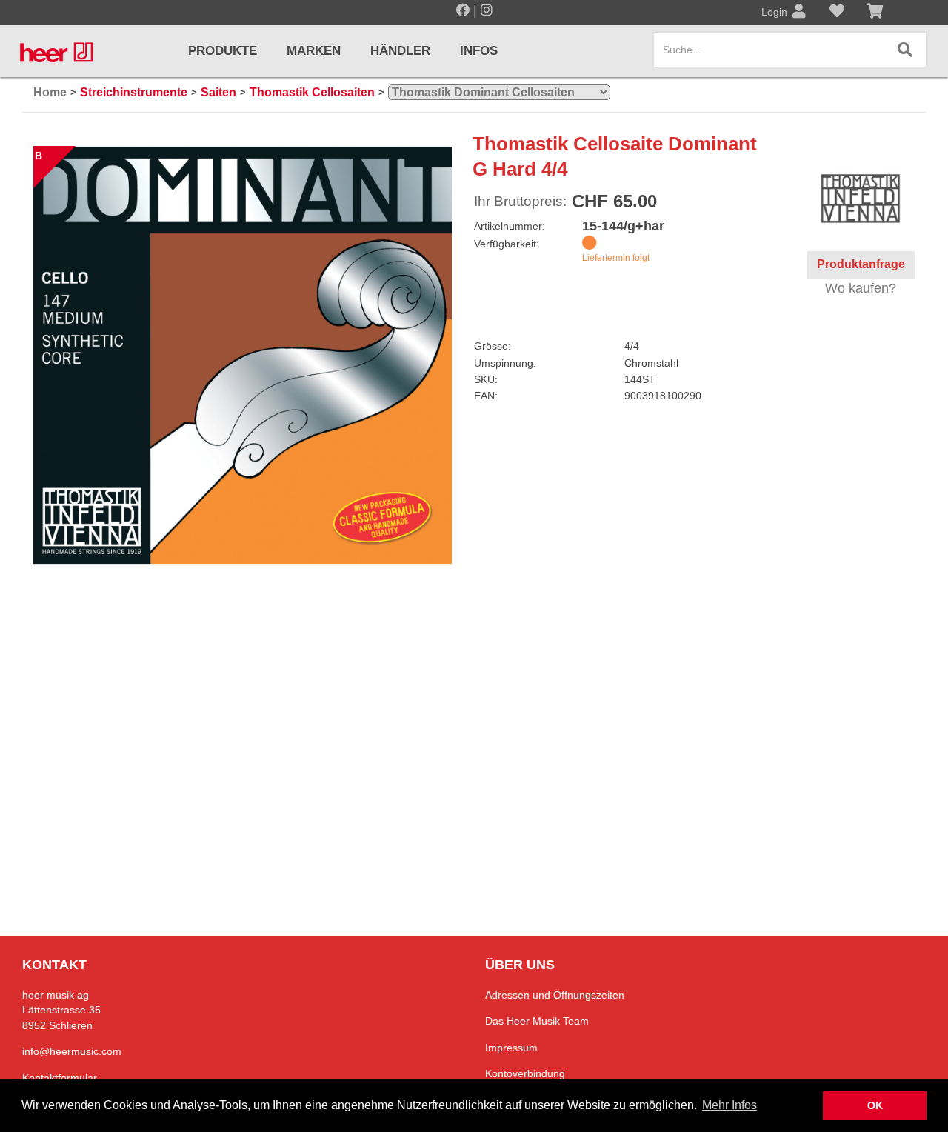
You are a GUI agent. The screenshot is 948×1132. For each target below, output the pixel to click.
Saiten (218, 92)
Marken (314, 51)
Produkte (222, 51)
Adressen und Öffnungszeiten (554, 995)
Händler (400, 51)
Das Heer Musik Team (537, 1021)
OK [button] (875, 1105)
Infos (479, 51)
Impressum (511, 1047)
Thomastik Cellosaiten (312, 92)
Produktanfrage (861, 264)
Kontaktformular (59, 1078)
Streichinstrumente (133, 92)
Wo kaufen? (860, 288)
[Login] (799, 13)
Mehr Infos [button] (729, 1105)
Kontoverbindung (525, 1073)
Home (50, 92)
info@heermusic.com (71, 1051)
